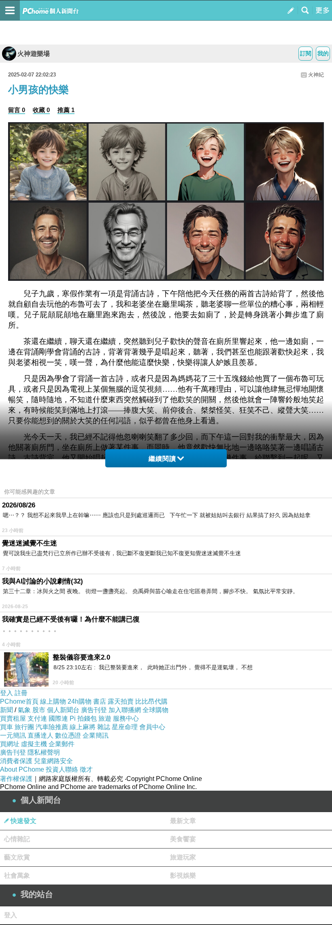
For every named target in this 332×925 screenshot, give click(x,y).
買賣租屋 (13, 718)
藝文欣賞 (17, 857)
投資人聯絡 (62, 769)
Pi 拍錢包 (83, 718)
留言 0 (16, 109)
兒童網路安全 (53, 760)
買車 (6, 726)
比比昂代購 (151, 701)
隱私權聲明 (44, 752)
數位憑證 (68, 735)
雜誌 (103, 726)
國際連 (58, 718)
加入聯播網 (125, 709)
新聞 (6, 709)
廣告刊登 (94, 709)
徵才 (86, 769)
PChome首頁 (19, 701)
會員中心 (152, 726)
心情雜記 (17, 839)
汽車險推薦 (52, 726)
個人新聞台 (63, 709)
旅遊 (104, 718)
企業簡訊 (96, 735)
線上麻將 (83, 726)
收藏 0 (41, 109)
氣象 (24, 709)
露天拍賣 (121, 701)
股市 (38, 709)
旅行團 (24, 726)
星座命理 (125, 726)
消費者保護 (16, 760)
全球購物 (155, 709)
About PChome (22, 769)
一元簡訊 (13, 735)
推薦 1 (65, 109)
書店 (99, 701)
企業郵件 (61, 743)
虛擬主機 (34, 743)
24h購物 (80, 701)
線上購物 (53, 701)
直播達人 (40, 735)
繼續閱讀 (162, 458)
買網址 (9, 743)
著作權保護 (16, 778)
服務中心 (126, 718)
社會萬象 (17, 875)
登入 (6, 693)
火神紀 (316, 75)
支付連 (37, 718)
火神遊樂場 (33, 53)
